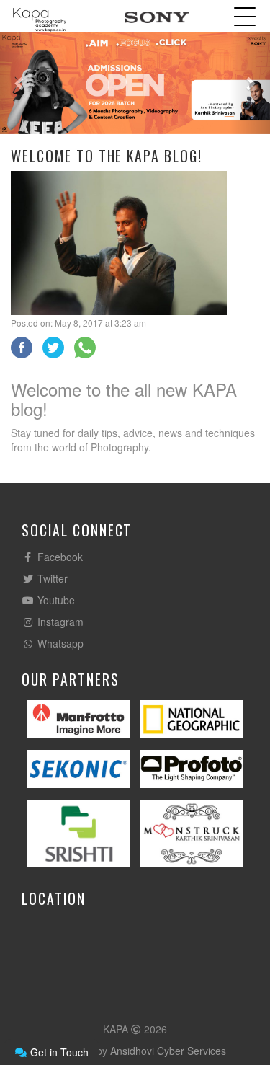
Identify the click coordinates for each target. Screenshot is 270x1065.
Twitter (51, 578)
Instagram (59, 621)
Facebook (59, 556)
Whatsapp (59, 643)
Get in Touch (58, 1052)
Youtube (55, 600)
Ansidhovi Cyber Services (168, 1050)
